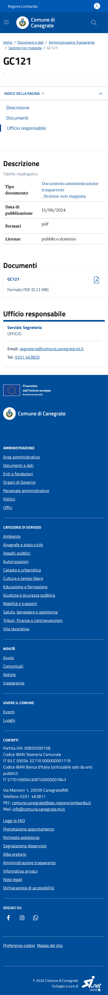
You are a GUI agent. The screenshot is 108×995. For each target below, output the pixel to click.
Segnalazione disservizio (24, 846)
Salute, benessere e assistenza (30, 612)
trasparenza (13, 683)
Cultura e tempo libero (23, 578)
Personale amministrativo (26, 490)
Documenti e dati (18, 465)
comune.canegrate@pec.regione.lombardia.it (51, 803)
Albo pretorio (14, 854)
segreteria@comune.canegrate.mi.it (52, 349)
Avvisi (8, 657)
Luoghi (9, 720)
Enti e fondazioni (18, 474)
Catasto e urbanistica (22, 570)
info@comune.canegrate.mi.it (39, 809)
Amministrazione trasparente (29, 862)
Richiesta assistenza (21, 837)
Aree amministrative (21, 457)
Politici (9, 499)
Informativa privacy (20, 871)
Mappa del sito (50, 945)
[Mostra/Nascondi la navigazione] (6, 22)
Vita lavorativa (16, 629)
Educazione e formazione (25, 587)
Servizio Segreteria (24, 327)
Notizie (9, 674)
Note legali (12, 879)
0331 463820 (27, 357)
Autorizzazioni (16, 561)
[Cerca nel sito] (94, 22)
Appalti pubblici (16, 553)
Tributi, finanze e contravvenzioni (33, 620)
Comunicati (13, 666)
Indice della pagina (22, 93)
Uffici (7, 507)
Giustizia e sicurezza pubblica (29, 595)
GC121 (20, 279)
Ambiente (11, 536)
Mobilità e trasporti (20, 603)
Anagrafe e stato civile (23, 545)
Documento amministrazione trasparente (70, 186)
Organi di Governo (19, 482)
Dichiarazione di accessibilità (28, 888)
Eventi (9, 712)
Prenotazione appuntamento (28, 829)
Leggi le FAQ (14, 820)
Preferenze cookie (19, 945)
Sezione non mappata (65, 196)
